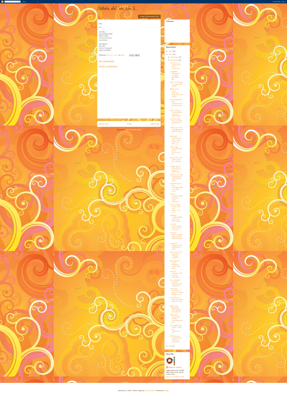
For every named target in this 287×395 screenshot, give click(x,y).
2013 (171, 54)
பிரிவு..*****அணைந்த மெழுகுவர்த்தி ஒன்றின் (176, 84)
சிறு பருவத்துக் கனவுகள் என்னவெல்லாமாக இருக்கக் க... (176, 282)
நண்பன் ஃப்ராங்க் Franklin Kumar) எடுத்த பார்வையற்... (176, 197)
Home (129, 124)
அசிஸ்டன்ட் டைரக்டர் (175, 367)
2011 (170, 346)
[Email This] (130, 55)
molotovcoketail (150, 390)
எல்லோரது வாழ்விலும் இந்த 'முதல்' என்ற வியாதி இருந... (176, 218)
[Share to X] (134, 55)
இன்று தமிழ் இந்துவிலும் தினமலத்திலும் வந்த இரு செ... (176, 309)
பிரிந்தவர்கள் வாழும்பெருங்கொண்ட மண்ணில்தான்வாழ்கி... (176, 318)
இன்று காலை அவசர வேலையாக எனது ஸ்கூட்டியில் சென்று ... (176, 92)
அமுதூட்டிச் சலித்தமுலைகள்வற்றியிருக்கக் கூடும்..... (176, 246)
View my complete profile (175, 377)
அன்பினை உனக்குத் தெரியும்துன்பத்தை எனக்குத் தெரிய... (176, 177)
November (174, 60)
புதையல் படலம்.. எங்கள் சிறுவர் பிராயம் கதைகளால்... (175, 65)
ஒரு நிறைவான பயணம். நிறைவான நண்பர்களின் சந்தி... (175, 264)
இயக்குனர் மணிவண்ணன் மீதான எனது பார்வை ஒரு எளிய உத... (175, 140)
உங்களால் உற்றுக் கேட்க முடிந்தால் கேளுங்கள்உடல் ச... (176, 121)
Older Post (155, 124)
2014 (171, 51)
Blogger (166, 390)
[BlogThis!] (132, 55)
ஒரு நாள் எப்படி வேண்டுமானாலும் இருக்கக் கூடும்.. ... (176, 300)
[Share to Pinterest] (138, 55)
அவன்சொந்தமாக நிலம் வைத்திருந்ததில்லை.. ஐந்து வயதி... (176, 187)
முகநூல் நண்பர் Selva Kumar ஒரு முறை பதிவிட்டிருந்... (175, 169)
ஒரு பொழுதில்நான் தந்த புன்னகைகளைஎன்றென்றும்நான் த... (176, 103)
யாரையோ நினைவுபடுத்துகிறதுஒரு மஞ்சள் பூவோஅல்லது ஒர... (176, 236)
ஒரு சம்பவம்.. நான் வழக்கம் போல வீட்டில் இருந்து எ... (176, 160)
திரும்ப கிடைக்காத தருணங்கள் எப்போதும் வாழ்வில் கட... (176, 254)
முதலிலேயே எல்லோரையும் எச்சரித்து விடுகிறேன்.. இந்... (175, 75)
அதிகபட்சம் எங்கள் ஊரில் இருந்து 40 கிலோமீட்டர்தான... (176, 130)
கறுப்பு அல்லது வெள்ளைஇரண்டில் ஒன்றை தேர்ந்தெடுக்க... (176, 113)
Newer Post (103, 124)
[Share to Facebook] (136, 55)
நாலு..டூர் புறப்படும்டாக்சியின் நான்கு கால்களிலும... (176, 274)
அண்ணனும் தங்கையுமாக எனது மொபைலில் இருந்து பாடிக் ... (176, 291)
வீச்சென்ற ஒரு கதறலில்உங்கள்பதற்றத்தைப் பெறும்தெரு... (176, 338)
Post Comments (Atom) (133, 130)
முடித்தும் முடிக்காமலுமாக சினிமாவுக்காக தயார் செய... (176, 226)
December (174, 57)
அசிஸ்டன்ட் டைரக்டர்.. (117, 8)
